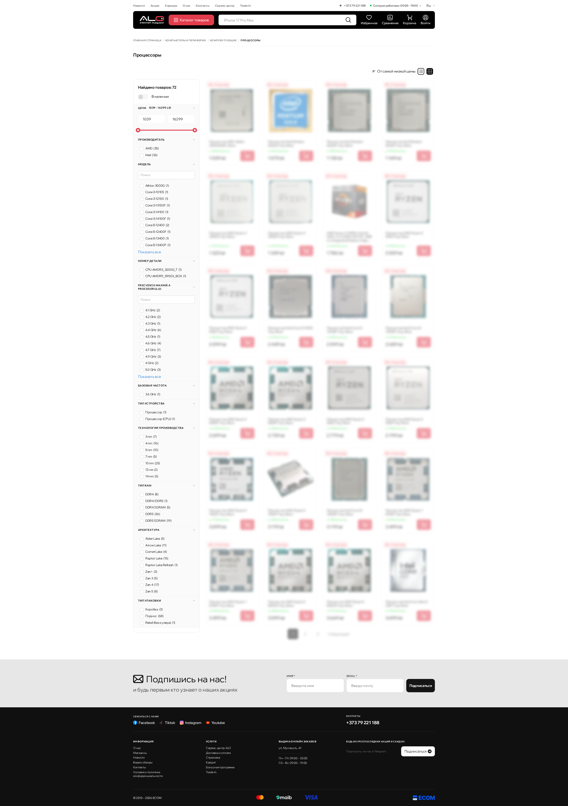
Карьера (171, 5)
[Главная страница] (152, 20)
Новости (139, 5)
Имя (291, 676)
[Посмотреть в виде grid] (429, 71)
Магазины (139, 753)
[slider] (138, 130)
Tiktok (170, 722)
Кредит (211, 762)
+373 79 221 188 (354, 5)
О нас (186, 5)
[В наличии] (143, 96)
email (352, 676)
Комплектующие (223, 40)
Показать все (149, 252)
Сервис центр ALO (218, 748)
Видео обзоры (142, 762)
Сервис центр (225, 5)
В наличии (160, 96)
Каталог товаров (194, 20)
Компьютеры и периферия (185, 40)
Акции (154, 5)
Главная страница (147, 40)
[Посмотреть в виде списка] (421, 71)
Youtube (218, 722)
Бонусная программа (220, 767)
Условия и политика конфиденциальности (148, 774)
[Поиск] (348, 20)
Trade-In (245, 5)
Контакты (202, 5)
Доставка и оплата (218, 753)
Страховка (213, 757)
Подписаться (420, 685)
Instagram (193, 722)
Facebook (147, 722)
